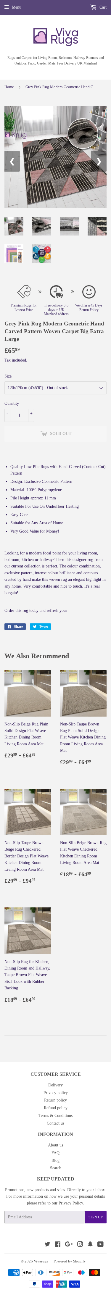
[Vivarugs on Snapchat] (90, 1245)
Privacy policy (56, 1093)
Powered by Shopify (70, 1261)
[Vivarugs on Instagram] (80, 1245)
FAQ (55, 1153)
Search (55, 1168)
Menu (16, 7)
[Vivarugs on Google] (69, 1245)
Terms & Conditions (55, 1115)
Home (9, 87)
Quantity (11, 403)
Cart (102, 7)
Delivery (55, 1085)
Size (8, 376)
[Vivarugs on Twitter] (47, 1245)
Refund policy (55, 1108)
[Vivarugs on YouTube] (100, 1245)
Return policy (55, 1100)
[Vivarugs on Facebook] (57, 1245)
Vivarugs (41, 1261)
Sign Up (96, 1217)
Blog (55, 1160)
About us (55, 1145)
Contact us (55, 1123)
